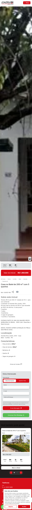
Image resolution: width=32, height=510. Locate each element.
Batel (20, 279)
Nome (5, 385)
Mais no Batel (16, 468)
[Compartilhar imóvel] (13, 291)
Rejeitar (11, 506)
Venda (9, 279)
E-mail (5, 391)
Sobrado (25, 279)
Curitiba (14, 279)
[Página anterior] (11, 472)
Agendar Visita (22, 380)
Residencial (5, 281)
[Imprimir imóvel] (17, 290)
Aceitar (24, 506)
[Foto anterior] (2, 133)
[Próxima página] (21, 472)
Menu (27, 3)
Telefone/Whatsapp (8, 397)
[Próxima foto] (29, 133)
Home (3, 279)
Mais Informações (10, 380)
